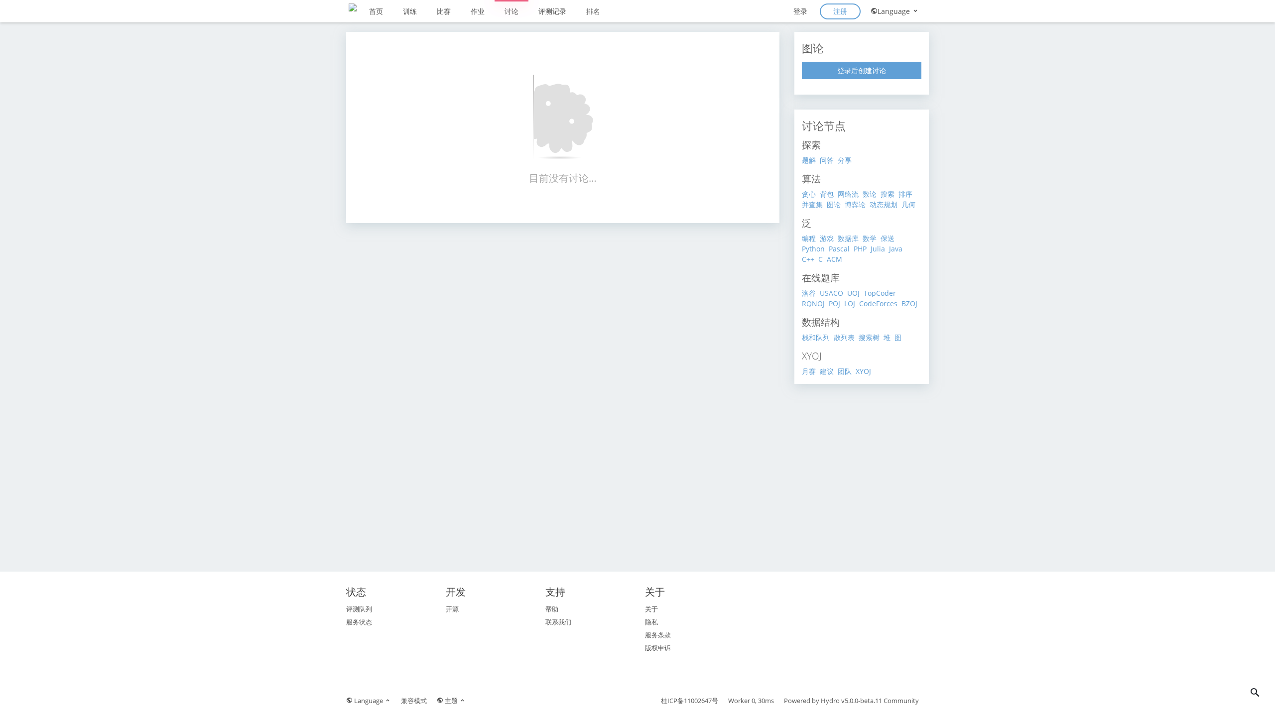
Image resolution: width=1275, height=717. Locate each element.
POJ (834, 303)
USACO (831, 293)
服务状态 (359, 621)
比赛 (444, 11)
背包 (827, 194)
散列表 (844, 337)
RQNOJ (813, 303)
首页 (376, 11)
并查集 (812, 204)
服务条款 (658, 634)
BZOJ (909, 303)
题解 (809, 160)
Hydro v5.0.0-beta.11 (851, 700)
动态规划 (883, 204)
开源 (452, 608)
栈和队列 (816, 337)
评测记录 (552, 11)
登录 (800, 11)
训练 (410, 11)
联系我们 (558, 621)
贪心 (809, 194)
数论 (870, 194)
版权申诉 (658, 647)
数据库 (848, 238)
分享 (845, 160)
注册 (840, 11)
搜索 (887, 194)
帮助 (551, 608)
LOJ (849, 303)
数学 (870, 238)
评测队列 (359, 608)
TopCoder (880, 293)
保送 (887, 238)
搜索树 (869, 337)
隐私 (651, 621)
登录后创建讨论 (861, 70)
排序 (905, 194)
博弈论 (855, 204)
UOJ (853, 293)
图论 (834, 204)
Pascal (839, 248)
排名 (593, 11)
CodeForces (878, 303)
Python (813, 248)
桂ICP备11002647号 (689, 700)
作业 (478, 11)
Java (895, 248)
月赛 (809, 371)
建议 (827, 371)
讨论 (511, 11)
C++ (808, 259)
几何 (908, 204)
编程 (809, 238)
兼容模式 (414, 700)
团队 (845, 371)
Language (895, 11)
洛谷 (809, 293)
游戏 (827, 238)
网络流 (848, 194)
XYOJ (863, 371)
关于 (651, 608)
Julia (878, 248)
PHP (860, 248)
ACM (834, 259)
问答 (827, 160)
